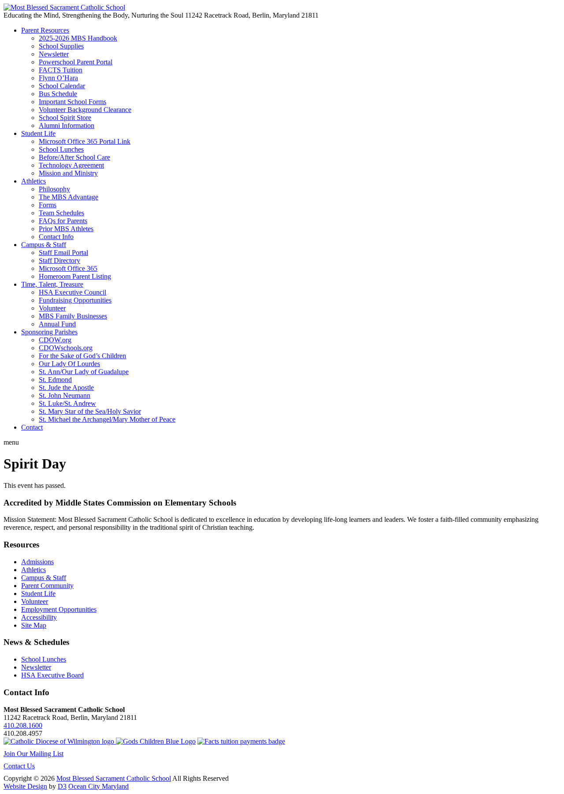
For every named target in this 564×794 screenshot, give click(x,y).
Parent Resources (45, 30)
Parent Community (47, 585)
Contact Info (56, 236)
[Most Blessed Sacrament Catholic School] (64, 7)
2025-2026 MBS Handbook (78, 38)
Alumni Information (66, 125)
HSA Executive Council (72, 292)
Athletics (33, 181)
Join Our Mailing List (33, 753)
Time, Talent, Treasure (52, 284)
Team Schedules (61, 213)
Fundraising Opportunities (75, 300)
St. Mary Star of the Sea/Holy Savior (90, 411)
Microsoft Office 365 (68, 268)
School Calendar (62, 86)
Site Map (33, 625)
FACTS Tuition (60, 70)
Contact (32, 427)
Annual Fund (57, 324)
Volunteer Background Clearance (85, 109)
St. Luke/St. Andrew (67, 403)
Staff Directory (59, 260)
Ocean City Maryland (98, 786)
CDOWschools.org (66, 348)
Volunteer (52, 308)
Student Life (38, 133)
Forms (47, 205)
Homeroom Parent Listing (75, 276)
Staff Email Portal (63, 252)
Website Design (25, 786)
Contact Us (19, 766)
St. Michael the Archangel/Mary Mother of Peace (107, 419)
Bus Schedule (58, 93)
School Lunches (61, 149)
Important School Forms (72, 101)
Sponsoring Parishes (49, 332)
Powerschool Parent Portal (75, 62)
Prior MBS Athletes (66, 228)
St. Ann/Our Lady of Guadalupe (84, 371)
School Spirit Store (65, 117)
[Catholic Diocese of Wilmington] (60, 741)
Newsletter (54, 54)
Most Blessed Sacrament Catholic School (113, 778)
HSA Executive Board (52, 675)
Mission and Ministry (68, 173)
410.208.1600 (23, 725)
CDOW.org (55, 340)
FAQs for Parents (63, 221)
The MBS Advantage (68, 197)
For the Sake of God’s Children (82, 356)
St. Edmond (55, 379)
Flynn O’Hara (58, 78)
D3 (62, 786)
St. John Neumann (64, 395)
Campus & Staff (43, 244)
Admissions (37, 562)
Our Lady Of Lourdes (69, 363)
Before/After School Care (74, 157)
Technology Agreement (71, 165)
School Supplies (61, 46)
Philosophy (54, 189)
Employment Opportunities (58, 609)
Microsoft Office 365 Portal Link (84, 141)
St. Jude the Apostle (66, 387)
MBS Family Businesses (73, 316)
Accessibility (39, 617)
